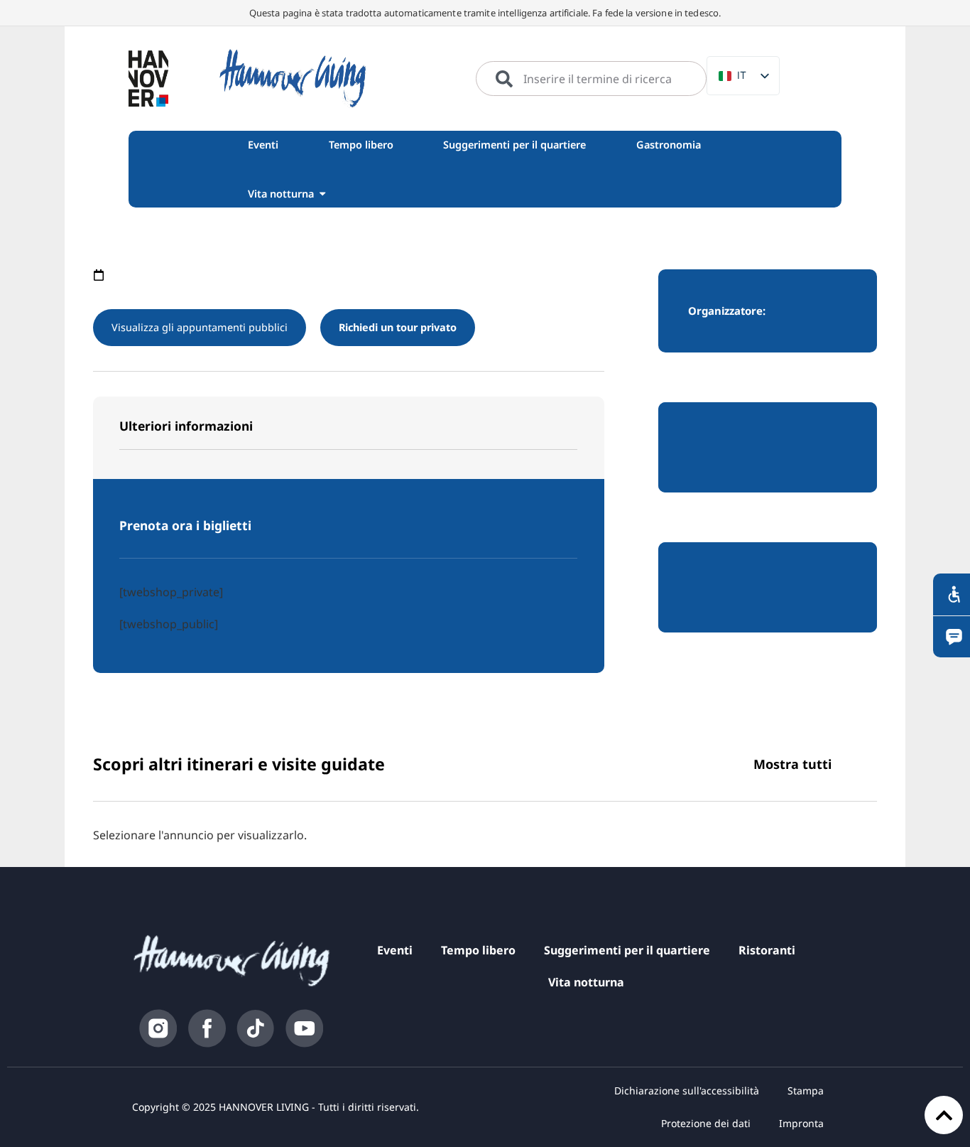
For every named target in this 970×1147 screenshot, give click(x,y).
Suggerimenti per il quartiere (627, 950)
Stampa (806, 1090)
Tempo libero (478, 950)
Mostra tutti (792, 763)
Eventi (395, 950)
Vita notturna (586, 982)
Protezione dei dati (706, 1123)
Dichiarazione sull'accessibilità (686, 1090)
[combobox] (591, 79)
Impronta (801, 1123)
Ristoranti (767, 950)
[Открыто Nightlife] (322, 193)
